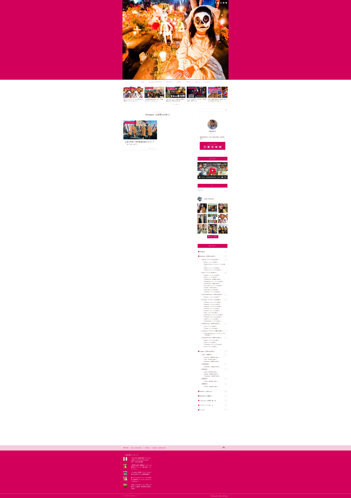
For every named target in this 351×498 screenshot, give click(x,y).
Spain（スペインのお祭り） (212, 319)
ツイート (200, 190)
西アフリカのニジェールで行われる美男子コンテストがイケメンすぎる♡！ (141, 479)
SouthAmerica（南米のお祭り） (214, 337)
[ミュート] (222, 177)
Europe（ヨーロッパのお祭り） (214, 299)
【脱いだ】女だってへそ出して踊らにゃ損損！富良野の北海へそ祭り (141, 486)
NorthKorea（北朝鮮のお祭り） (213, 279)
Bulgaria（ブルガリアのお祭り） (213, 306)
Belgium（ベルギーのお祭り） (212, 304)
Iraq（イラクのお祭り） (210, 326)
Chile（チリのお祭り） (210, 342)
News (143, 82)
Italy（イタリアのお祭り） (211, 312)
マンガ (213, 410)
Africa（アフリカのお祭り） (214, 259)
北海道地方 (214, 364)
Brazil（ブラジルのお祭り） (212, 340)
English (213, 251)
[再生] (200, 177)
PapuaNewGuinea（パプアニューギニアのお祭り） (215, 334)
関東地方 (214, 378)
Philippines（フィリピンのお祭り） (214, 281)
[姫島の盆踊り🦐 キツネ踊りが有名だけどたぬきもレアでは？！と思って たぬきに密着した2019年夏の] (202, 208)
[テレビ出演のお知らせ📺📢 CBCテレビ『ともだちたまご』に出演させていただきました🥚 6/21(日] (212, 208)
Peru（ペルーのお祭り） (211, 346)
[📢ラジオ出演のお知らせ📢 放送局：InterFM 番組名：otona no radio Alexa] (223, 208)
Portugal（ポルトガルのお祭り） (213, 317)
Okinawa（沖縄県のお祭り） (212, 361)
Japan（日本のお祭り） (213, 351)
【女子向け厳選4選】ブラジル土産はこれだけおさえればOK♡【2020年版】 (141, 460)
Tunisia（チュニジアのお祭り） (213, 270)
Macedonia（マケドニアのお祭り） (214, 314)
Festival (169, 82)
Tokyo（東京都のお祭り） (211, 381)
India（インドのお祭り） (211, 277)
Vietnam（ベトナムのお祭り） (212, 292)
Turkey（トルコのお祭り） (211, 328)
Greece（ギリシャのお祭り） (212, 310)
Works (179, 82)
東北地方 (214, 369)
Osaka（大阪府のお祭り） (211, 386)
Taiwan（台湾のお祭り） (211, 287)
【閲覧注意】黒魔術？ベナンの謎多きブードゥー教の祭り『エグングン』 (141, 467)
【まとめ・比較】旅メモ (213, 400)
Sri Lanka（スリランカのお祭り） (213, 285)
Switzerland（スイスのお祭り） (213, 321)
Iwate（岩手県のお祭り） (211, 372)
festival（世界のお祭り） (213, 256)
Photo (188, 82)
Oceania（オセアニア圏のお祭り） (214, 331)
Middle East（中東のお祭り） (214, 323)
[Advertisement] (212, 427)
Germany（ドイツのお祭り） (212, 308)
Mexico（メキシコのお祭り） (212, 297)
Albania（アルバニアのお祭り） (213, 302)
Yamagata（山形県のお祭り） (212, 376)
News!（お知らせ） (213, 391)
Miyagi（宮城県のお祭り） (211, 374)
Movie (197, 82)
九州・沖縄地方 (214, 354)
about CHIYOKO (155, 82)
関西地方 (214, 384)
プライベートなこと (213, 405)
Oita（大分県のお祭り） (210, 359)
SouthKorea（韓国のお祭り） (212, 283)
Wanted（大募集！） (213, 396)
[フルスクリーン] (225, 177)
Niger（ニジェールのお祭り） (212, 268)
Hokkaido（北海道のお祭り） (212, 366)
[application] (212, 170)
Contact (207, 82)
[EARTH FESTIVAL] (175, 79)
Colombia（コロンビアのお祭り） (213, 344)
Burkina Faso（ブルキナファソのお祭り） (214, 265)
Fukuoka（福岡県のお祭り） (212, 357)
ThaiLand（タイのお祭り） (211, 289)
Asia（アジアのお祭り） (214, 272)
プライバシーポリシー (130, 495)
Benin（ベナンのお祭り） (211, 262)
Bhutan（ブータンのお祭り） (212, 275)
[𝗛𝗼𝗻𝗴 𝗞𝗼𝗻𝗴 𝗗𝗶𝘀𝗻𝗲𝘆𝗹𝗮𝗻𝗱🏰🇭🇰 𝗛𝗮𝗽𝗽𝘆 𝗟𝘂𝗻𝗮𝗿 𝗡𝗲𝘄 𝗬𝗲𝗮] (212, 218)
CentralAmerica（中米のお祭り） (214, 294)
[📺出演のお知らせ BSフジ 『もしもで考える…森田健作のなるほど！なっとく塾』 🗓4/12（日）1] (202, 218)
